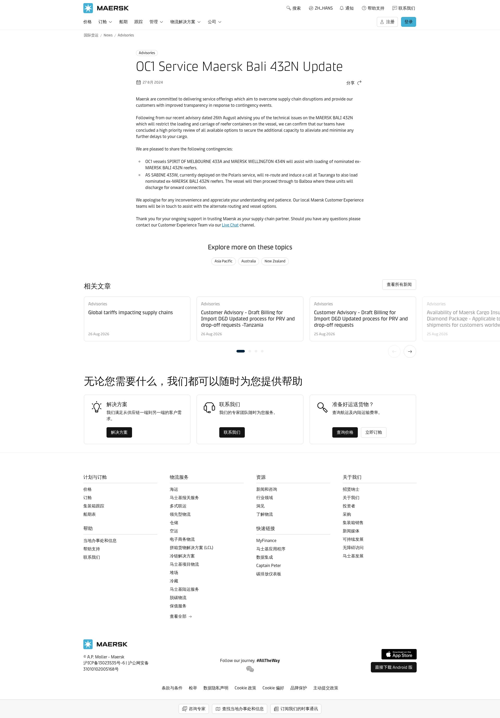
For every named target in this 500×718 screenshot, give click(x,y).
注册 (390, 21)
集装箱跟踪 (93, 505)
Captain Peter (268, 565)
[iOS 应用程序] (399, 654)
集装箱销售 (353, 522)
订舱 (102, 21)
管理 (153, 21)
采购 (347, 514)
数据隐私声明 (215, 687)
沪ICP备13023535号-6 (104, 662)
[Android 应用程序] (394, 667)
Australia (248, 261)
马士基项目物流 (184, 564)
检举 (193, 687)
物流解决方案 (182, 21)
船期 (123, 21)
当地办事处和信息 (100, 540)
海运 (174, 489)
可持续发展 (353, 539)
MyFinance (266, 540)
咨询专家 (197, 708)
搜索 (296, 8)
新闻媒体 (351, 530)
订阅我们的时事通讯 (299, 708)
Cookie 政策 (245, 687)
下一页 (410, 351)
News (108, 35)
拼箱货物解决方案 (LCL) (191, 547)
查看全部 (178, 616)
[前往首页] (105, 647)
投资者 (349, 505)
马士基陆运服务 (184, 589)
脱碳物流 (178, 597)
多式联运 (178, 505)
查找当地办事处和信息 (243, 708)
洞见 (260, 505)
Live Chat (230, 225)
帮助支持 (376, 8)
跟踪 (138, 21)
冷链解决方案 (182, 555)
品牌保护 (298, 687)
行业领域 (264, 497)
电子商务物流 (182, 539)
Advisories (126, 35)
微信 (250, 669)
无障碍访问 (353, 547)
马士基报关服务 (184, 497)
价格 (87, 21)
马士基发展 (353, 555)
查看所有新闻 (399, 284)
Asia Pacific (224, 261)
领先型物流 (180, 514)
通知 (346, 7)
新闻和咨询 (266, 489)
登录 (408, 21)
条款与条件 (172, 687)
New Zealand (275, 261)
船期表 (89, 514)
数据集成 (264, 557)
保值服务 (178, 605)
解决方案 (119, 432)
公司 (212, 21)
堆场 (174, 572)
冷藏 (174, 580)
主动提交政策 (325, 687)
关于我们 (351, 497)
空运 (174, 530)
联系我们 (406, 8)
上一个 (394, 351)
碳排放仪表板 (268, 573)
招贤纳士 (351, 489)
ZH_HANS (324, 8)
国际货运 (91, 35)
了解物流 (264, 514)
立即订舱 (373, 432)
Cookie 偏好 (273, 687)
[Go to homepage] (106, 8)
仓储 (174, 522)
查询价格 (345, 432)
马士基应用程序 (270, 548)
